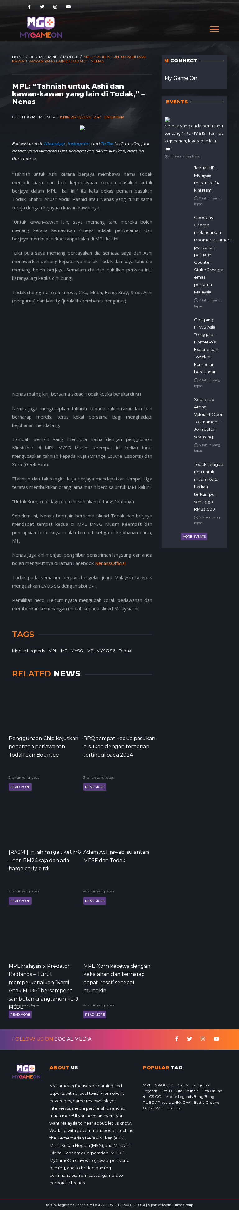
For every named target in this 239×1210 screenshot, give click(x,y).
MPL (53, 650)
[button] (214, 28)
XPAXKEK (164, 1085)
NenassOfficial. (111, 563)
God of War (153, 1108)
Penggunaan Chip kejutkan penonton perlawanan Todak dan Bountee (43, 746)
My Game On (181, 78)
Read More (20, 787)
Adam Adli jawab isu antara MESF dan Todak (116, 856)
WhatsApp (54, 143)
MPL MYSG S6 (101, 650)
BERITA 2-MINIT (43, 56)
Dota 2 (182, 1085)
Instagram (79, 143)
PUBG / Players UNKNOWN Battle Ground (181, 1102)
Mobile (70, 56)
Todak (125, 650)
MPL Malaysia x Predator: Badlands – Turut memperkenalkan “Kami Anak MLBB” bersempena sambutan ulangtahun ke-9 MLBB (43, 981)
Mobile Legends (28, 650)
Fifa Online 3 (187, 1091)
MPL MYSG (72, 650)
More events (194, 536)
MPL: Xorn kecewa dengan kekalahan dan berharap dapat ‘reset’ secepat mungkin (116, 978)
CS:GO (155, 1096)
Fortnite (174, 1108)
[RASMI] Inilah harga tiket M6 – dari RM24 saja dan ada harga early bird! (45, 860)
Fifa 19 (166, 1091)
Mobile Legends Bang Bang (189, 1096)
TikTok (107, 143)
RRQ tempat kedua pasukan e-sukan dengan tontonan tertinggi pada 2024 (119, 746)
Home (18, 56)
